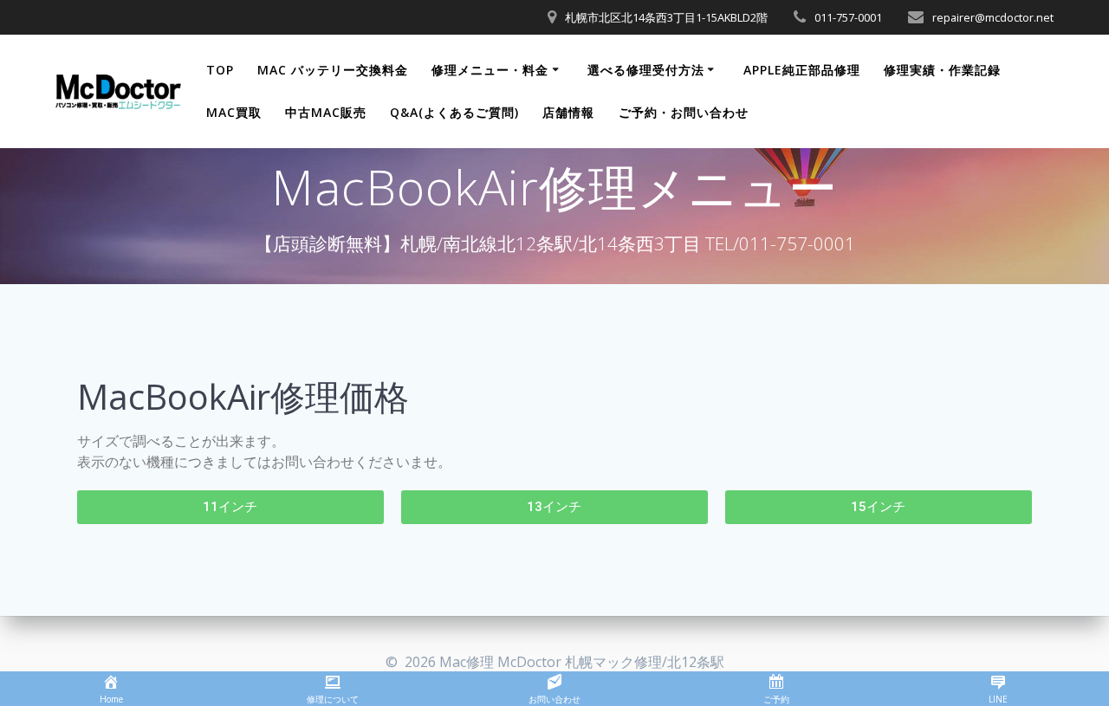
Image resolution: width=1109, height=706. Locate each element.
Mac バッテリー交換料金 (332, 70)
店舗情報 (568, 112)
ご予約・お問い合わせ (684, 112)
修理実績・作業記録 (942, 70)
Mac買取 (234, 112)
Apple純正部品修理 (801, 70)
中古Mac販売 (325, 112)
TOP (220, 70)
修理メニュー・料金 (489, 70)
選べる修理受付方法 (645, 70)
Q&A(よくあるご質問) (454, 112)
